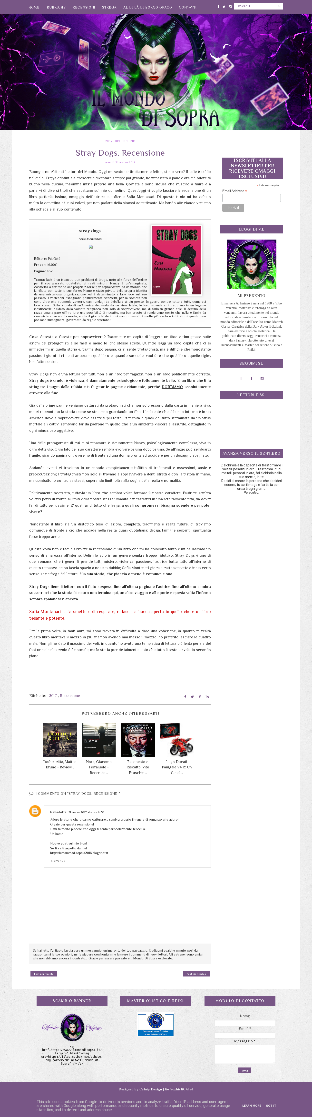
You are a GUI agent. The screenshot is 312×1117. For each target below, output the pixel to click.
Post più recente (44, 974)
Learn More (251, 1105)
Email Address (234, 191)
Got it (271, 1105)
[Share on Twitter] (192, 697)
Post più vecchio (196, 974)
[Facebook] (218, 6)
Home (34, 7)
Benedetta (58, 812)
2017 (109, 141)
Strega (109, 7)
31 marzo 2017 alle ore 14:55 (86, 812)
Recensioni (84, 7)
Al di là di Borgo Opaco (147, 7)
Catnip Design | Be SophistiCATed (166, 1089)
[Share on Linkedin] (207, 697)
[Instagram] (230, 6)
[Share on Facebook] (185, 697)
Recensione (125, 141)
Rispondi (58, 860)
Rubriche (56, 7)
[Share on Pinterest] (200, 697)
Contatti (188, 7)
